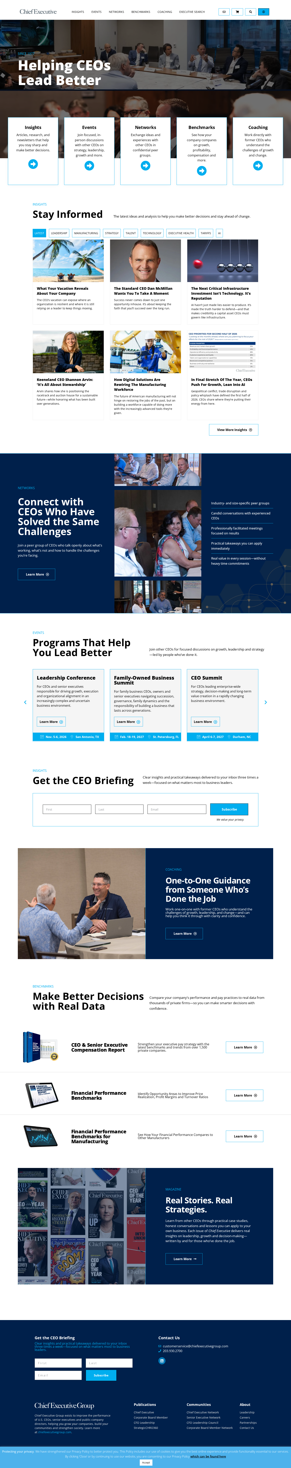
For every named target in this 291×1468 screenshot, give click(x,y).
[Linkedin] (161, 1360)
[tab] (39, 233)
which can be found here (208, 1456)
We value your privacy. (230, 819)
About (245, 1404)
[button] (25, 702)
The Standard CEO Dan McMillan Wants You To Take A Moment (143, 291)
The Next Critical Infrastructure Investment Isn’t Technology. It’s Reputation (221, 293)
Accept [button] (146, 1462)
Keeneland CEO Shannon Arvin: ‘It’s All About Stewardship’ (65, 382)
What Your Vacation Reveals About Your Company (62, 291)
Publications (145, 1404)
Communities (199, 1404)
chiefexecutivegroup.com (54, 1432)
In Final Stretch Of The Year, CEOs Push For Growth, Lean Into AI (221, 382)
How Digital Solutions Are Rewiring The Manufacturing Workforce (140, 384)
